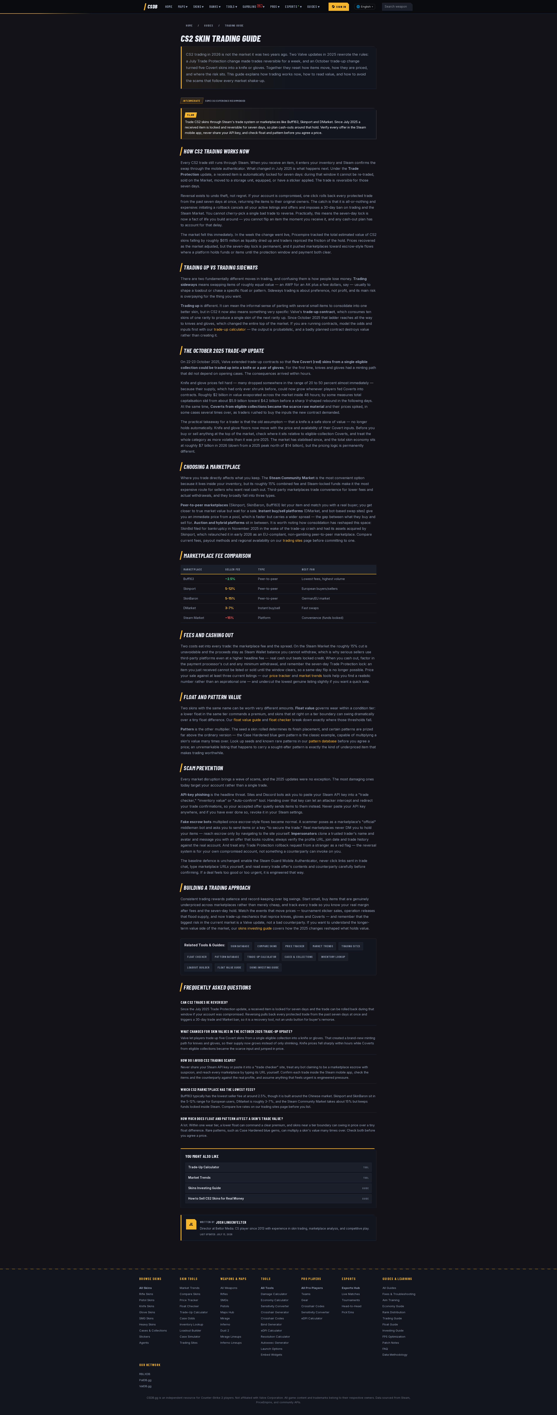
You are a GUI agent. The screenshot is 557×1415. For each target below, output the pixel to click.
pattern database (323, 741)
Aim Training (391, 1300)
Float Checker (196, 956)
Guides (208, 25)
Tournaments (351, 1300)
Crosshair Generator (275, 1312)
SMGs (224, 1300)
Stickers (144, 1336)
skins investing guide (255, 928)
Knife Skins (146, 1306)
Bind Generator (271, 1324)
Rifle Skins (146, 1294)
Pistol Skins (146, 1300)
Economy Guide (393, 1306)
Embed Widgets (271, 1354)
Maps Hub (227, 1312)
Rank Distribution (394, 1312)
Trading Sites (350, 946)
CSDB (153, 6)
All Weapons (228, 1288)
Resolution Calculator (275, 1336)
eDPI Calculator (271, 1330)
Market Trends (323, 946)
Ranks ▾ (215, 6)
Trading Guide (392, 1318)
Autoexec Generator (275, 1342)
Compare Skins (267, 946)
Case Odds (187, 1318)
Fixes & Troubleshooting (399, 1294)
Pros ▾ (275, 6)
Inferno (225, 1324)
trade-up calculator (230, 329)
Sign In (341, 6)
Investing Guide (393, 1330)
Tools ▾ (231, 6)
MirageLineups (230, 1336)
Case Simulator (190, 1336)
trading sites (292, 540)
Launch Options (271, 1348)
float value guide (247, 720)
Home (169, 6)
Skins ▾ (198, 6)
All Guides (389, 1288)
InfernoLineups (231, 1342)
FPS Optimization (394, 1336)
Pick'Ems (348, 1312)
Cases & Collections (299, 956)
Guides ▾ (313, 6)
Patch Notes (391, 1342)
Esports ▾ (293, 6)
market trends (310, 675)
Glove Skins (147, 1312)
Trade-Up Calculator (261, 956)
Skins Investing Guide (264, 967)
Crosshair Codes (272, 1318)
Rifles (224, 1294)
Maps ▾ (183, 6)
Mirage (225, 1318)
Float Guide (390, 1324)
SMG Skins (146, 1318)
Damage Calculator (274, 1294)
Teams (305, 1294)
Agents (144, 1342)
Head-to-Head (351, 1306)
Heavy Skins (147, 1324)
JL (191, 1224)
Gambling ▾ (254, 6)
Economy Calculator (275, 1300)
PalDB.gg (145, 1380)
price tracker (280, 675)
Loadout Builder (198, 967)
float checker (280, 720)
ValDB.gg (145, 1386)
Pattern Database (227, 956)
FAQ (385, 1348)
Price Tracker (294, 946)
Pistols (224, 1306)
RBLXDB (144, 1374)
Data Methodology (395, 1354)
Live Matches (351, 1294)
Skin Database (240, 946)
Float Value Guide (229, 967)
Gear (304, 1300)
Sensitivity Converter (275, 1306)
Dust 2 (224, 1330)
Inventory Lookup (333, 956)
